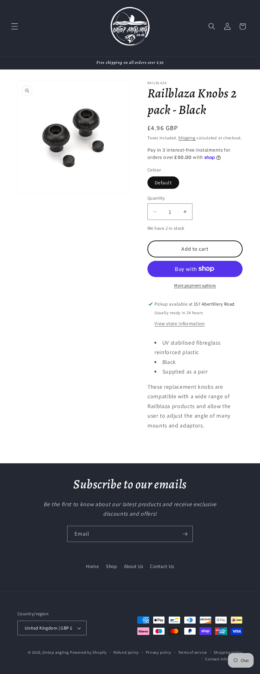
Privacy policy (159, 652)
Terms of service (192, 652)
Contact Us (162, 566)
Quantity (156, 198)
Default (163, 182)
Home (92, 566)
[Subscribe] (184, 534)
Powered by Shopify (88, 652)
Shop (111, 566)
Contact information (224, 659)
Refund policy (126, 652)
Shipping (186, 138)
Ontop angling (55, 652)
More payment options (195, 285)
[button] (14, 26)
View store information (179, 323)
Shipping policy (228, 652)
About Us (133, 566)
